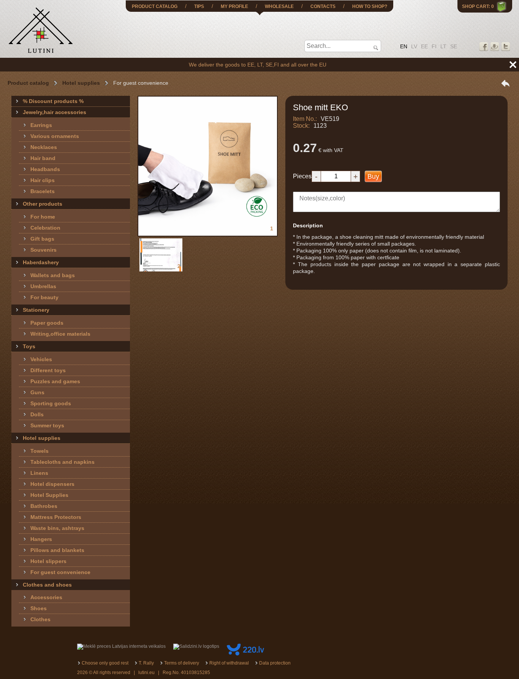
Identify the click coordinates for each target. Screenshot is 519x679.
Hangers (41, 539)
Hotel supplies (81, 83)
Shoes (38, 608)
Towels (39, 451)
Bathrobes (43, 506)
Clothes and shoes (47, 585)
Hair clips (42, 180)
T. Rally (146, 663)
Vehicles (41, 359)
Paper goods (46, 323)
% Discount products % (53, 101)
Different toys (48, 370)
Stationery (36, 310)
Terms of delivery (181, 663)
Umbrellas (43, 286)
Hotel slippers (48, 561)
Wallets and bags (52, 275)
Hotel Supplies (49, 495)
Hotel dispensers (52, 484)
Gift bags (42, 239)
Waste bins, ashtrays (57, 528)
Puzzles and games (55, 381)
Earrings (41, 125)
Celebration (45, 228)
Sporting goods (50, 403)
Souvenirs (43, 250)
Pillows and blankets (57, 550)
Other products (42, 204)
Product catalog (28, 83)
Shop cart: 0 (478, 6)
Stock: (301, 125)
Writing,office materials (60, 334)
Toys (29, 346)
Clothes (40, 619)
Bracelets (42, 191)
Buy (373, 176)
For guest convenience (60, 572)
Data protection (275, 663)
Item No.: (305, 119)
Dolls (37, 414)
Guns (37, 392)
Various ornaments (54, 136)
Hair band (42, 158)
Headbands (45, 169)
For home (42, 217)
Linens (39, 473)
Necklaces (43, 147)
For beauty (44, 297)
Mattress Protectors (55, 517)
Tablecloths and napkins (62, 462)
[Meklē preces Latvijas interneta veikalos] (121, 646)
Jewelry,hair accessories (54, 112)
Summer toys (47, 425)
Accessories (46, 597)
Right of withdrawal (229, 663)
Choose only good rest (105, 663)
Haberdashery (41, 262)
